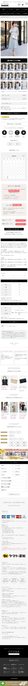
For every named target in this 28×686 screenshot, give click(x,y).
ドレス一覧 (10, 9)
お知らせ (3, 474)
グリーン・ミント (13, 439)
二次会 (11, 445)
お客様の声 (17, 474)
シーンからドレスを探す (6, 477)
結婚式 (24, 445)
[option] (14, 38)
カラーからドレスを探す (6, 483)
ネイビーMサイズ (17, 144)
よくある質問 (3, 471)
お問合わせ (17, 471)
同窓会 (18, 442)
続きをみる (2, 359)
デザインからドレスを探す (6, 480)
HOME (3, 9)
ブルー (20, 439)
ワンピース (12, 432)
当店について (3, 468)
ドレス (18, 432)
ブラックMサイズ (10, 144)
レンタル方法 (17, 13)
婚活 (11, 442)
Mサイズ (11, 435)
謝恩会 (24, 442)
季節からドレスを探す (5, 486)
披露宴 (18, 445)
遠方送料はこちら (15, 198)
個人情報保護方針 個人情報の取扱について (14, 229)
